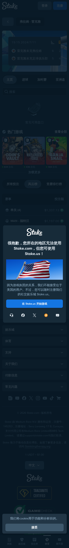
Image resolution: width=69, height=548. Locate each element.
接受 (34, 527)
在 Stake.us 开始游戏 (34, 304)
